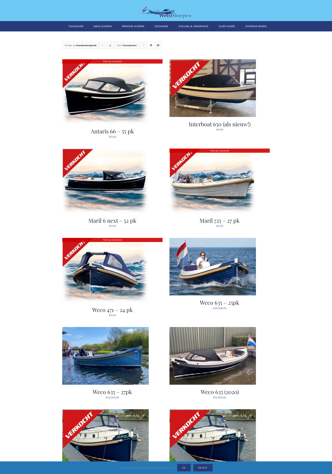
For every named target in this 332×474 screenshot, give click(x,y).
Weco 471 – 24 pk (112, 309)
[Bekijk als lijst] (158, 45)
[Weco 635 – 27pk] (105, 329)
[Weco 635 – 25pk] (212, 239)
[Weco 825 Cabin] (105, 411)
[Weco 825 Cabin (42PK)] (212, 411)
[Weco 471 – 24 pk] (105, 239)
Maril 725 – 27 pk (220, 220)
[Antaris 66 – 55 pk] (105, 61)
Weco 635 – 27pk (112, 391)
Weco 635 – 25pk (219, 302)
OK (184, 467)
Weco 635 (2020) (220, 391)
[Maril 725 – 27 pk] (212, 150)
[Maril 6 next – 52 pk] (105, 150)
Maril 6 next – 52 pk (112, 220)
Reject (203, 467)
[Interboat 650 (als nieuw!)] (212, 61)
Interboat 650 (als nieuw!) (220, 124)
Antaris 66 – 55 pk (112, 131)
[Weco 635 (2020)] (212, 329)
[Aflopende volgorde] (110, 45)
